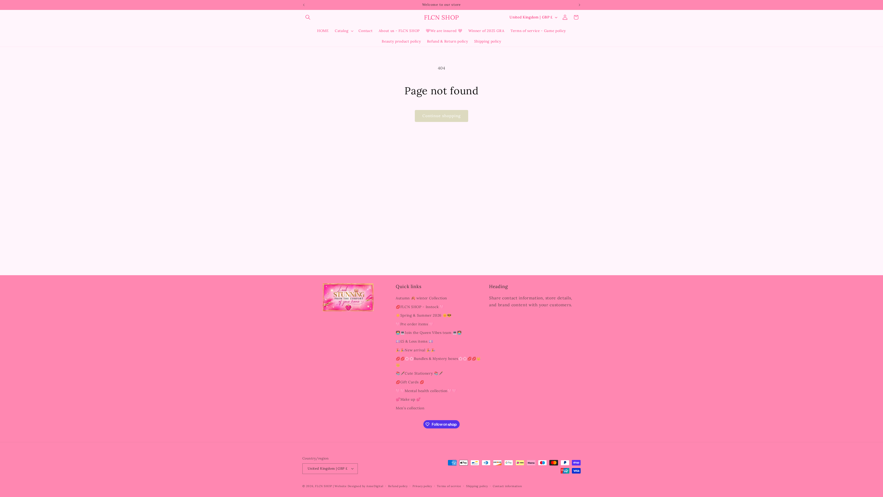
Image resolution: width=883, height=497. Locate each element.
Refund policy (398, 486)
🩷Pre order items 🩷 (415, 324)
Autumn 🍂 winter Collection (421, 298)
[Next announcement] (579, 5)
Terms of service (449, 486)
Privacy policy (422, 486)
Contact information (507, 486)
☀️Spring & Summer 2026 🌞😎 (424, 315)
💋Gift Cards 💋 (410, 382)
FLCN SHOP (323, 486)
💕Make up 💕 (408, 399)
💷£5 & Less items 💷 (414, 341)
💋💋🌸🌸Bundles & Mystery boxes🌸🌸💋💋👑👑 (438, 361)
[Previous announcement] (304, 5)
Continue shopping (441, 115)
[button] (307, 17)
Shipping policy (477, 486)
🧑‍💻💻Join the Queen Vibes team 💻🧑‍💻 (429, 332)
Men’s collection (410, 408)
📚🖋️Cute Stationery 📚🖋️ (419, 373)
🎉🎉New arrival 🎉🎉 (416, 350)
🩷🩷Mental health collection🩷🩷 (426, 391)
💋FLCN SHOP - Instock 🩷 (420, 307)
